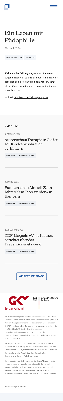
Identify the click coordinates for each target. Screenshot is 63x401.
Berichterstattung (14, 57)
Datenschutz (22, 386)
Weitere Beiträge (31, 276)
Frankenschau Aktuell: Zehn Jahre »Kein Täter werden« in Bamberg (28, 191)
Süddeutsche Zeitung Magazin (31, 97)
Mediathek (30, 57)
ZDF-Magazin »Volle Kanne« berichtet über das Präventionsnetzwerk (29, 239)
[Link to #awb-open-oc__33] (53, 7)
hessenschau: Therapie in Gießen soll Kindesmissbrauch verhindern (31, 143)
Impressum (10, 386)
